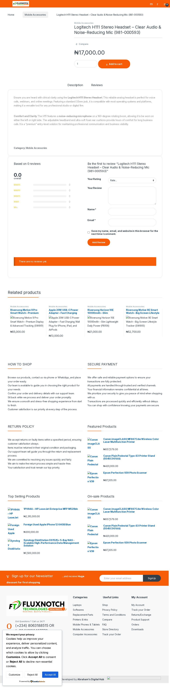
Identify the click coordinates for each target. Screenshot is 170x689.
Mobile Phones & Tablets (86, 624)
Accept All (50, 674)
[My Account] (159, 4)
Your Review (94, 188)
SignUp (152, 578)
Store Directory (110, 629)
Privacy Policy (109, 609)
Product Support (140, 619)
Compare (107, 619)
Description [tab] (75, 85)
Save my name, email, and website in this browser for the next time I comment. (124, 232)
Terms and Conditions (114, 614)
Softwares (78, 609)
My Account (137, 605)
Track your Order (111, 634)
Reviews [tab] (97, 85)
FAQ (104, 624)
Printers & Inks (80, 619)
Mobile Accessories (35, 14)
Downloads (137, 629)
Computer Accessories (85, 634)
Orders (135, 624)
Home (11, 14)
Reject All (32, 674)
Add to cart (115, 64)
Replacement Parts (83, 614)
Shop (105, 605)
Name (91, 209)
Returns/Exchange (141, 614)
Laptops (77, 605)
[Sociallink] (64, 658)
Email (91, 220)
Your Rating (94, 179)
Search (152, 4)
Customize (14, 674)
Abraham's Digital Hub (90, 679)
